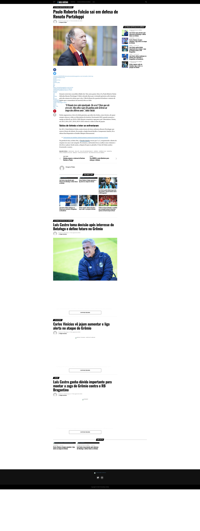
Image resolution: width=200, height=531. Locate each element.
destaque (71, 151)
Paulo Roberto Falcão (66, 152)
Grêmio (96, 151)
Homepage (73, 2)
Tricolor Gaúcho (85, 140)
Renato (75, 152)
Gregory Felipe (63, 22)
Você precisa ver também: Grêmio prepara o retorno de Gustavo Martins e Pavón (85, 137)
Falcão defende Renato (87, 151)
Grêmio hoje (103, 151)
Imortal (110, 151)
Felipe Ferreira (63, 234)
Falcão (77, 151)
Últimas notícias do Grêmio (83, 2)
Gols (94, 2)
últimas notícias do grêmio (96, 152)
